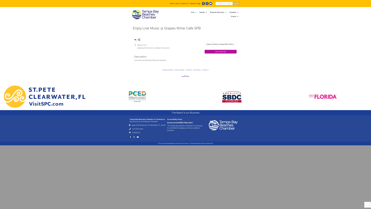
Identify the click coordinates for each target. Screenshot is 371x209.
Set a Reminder (220, 52)
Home (172, 3)
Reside (202, 12)
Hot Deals (189, 70)
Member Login (195, 3)
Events (233, 16)
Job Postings (197, 70)
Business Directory (217, 12)
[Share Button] (139, 39)
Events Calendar (179, 70)
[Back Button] (135, 40)
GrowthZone (209, 143)
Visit (192, 12)
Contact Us (184, 3)
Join (177, 3)
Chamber (232, 12)
